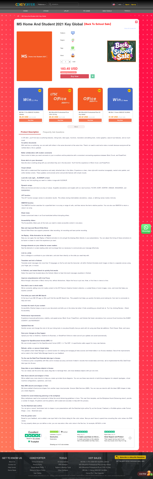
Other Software (63, 470)
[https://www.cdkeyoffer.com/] (26, 5)
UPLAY (66, 11)
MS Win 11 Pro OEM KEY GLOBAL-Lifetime (95, 462)
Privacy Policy (37, 464)
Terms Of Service (37, 462)
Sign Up (133, 4)
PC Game (86, 11)
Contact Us (12, 464)
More (76, 127)
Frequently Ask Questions (53, 132)
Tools (126, 11)
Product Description (30, 132)
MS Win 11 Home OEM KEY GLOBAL (119, 112)
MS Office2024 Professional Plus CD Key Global (95, 464)
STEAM (45, 11)
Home (25, 11)
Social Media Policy (37, 467)
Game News (12, 470)
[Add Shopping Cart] (93, 76)
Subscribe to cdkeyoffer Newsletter (132, 457)
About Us (12, 462)
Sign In (127, 4)
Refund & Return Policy (37, 470)
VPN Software (63, 464)
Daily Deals (107, 11)
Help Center (12, 467)
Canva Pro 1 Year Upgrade (95, 473)
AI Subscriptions (63, 462)
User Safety (37, 473)
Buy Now (74, 76)
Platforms (41, 4)
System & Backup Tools (63, 467)
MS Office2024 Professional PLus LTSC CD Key (95, 467)
